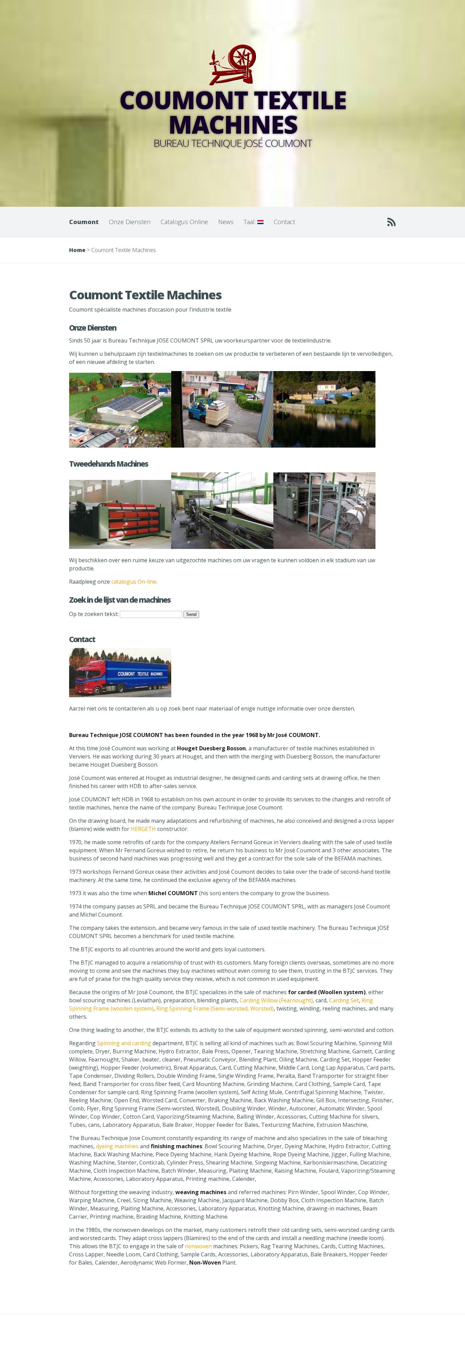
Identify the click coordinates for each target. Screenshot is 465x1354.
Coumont (84, 222)
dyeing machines (117, 1146)
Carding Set (344, 1000)
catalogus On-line (133, 581)
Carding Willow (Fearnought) (276, 1000)
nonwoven (198, 1246)
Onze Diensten (129, 222)
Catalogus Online (184, 222)
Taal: (250, 222)
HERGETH (143, 829)
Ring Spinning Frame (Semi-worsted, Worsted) (215, 1008)
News (226, 222)
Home (77, 250)
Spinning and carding (124, 1043)
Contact (284, 222)
